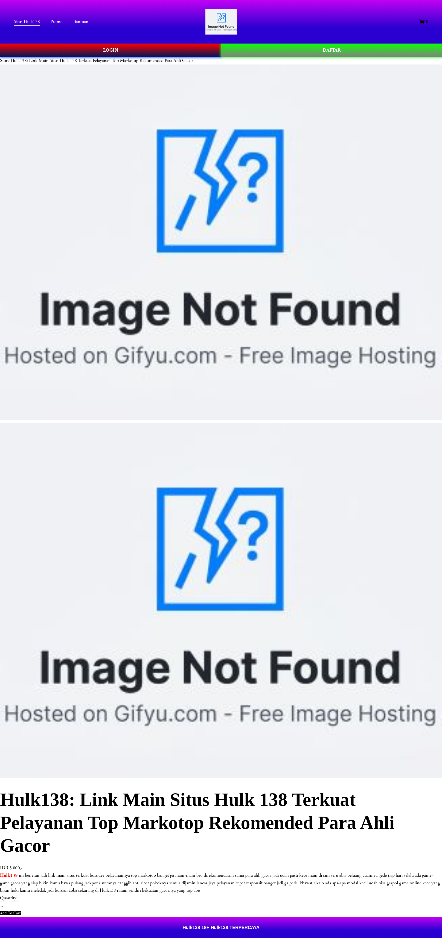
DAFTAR (331, 50)
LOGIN (110, 50)
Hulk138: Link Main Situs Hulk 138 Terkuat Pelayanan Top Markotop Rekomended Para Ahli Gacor (102, 61)
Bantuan (80, 22)
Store (4, 61)
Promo (56, 22)
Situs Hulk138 (27, 22)
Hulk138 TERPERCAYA (234, 927)
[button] (10, 913)
